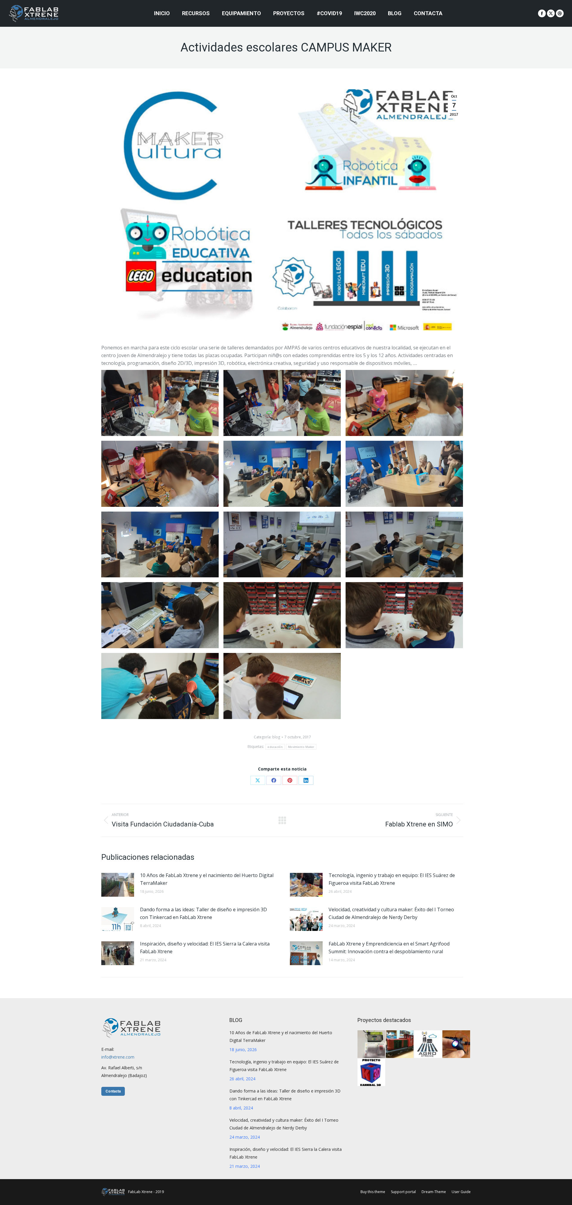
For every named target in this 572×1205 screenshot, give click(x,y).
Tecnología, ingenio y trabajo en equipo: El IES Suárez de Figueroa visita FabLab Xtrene (392, 879)
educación (275, 746)
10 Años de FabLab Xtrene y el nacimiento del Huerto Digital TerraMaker (206, 879)
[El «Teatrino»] (456, 1044)
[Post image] (117, 885)
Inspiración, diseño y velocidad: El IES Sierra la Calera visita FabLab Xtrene (205, 947)
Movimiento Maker (301, 746)
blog (276, 737)
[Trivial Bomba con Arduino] (372, 1044)
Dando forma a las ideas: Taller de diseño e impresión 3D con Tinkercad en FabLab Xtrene (203, 913)
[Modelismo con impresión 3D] (400, 1044)
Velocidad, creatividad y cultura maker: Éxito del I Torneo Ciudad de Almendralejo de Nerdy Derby (391, 913)
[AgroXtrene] (428, 1044)
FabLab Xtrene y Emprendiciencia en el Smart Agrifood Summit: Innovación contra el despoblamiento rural (389, 947)
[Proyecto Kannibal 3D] (372, 1073)
